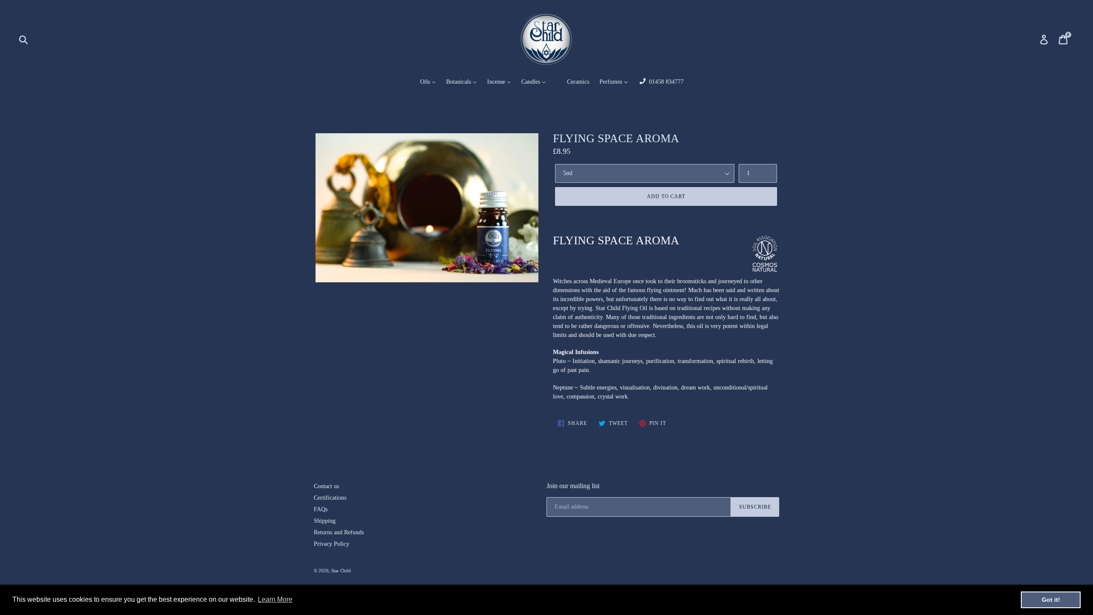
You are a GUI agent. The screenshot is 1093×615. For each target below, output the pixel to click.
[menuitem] (422, 82)
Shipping (325, 521)
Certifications (330, 498)
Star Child (341, 570)
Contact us (326, 486)
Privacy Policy (331, 544)
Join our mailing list (572, 485)
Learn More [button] (275, 599)
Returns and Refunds (339, 532)
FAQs (320, 509)
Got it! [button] (1051, 599)
